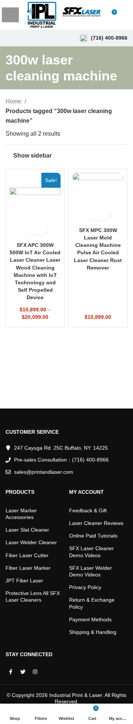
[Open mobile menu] (10, 14)
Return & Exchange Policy (92, 603)
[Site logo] (63, 14)
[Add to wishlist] (41, 228)
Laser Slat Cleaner (27, 530)
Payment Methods (90, 619)
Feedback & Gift (88, 510)
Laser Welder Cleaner (31, 542)
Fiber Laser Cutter (27, 555)
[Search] (125, 14)
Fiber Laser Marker (28, 568)
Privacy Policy (85, 587)
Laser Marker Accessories (21, 514)
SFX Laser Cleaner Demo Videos (91, 551)
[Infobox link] (103, 38)
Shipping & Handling (92, 632)
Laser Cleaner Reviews (96, 523)
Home (14, 101)
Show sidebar (32, 155)
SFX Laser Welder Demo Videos (90, 571)
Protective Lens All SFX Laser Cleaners (33, 596)
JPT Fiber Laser (24, 581)
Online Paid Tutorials (93, 536)
